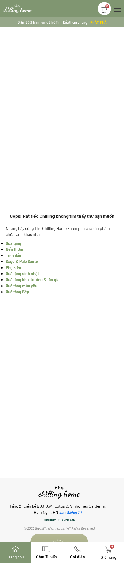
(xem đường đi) (70, 512)
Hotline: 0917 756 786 (59, 520)
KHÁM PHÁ (98, 22)
